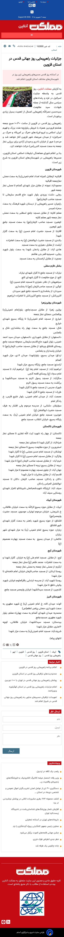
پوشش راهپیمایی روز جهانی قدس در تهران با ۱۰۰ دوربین (31, 680)
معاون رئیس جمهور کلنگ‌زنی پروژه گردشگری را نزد (36, 826)
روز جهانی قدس (34, 655)
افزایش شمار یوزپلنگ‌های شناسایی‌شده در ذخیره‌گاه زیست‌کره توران (35, 811)
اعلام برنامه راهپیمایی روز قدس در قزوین (38, 667)
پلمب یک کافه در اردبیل (48, 771)
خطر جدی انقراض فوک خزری (46, 839)
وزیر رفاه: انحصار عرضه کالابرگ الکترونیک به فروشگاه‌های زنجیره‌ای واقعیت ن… (32, 779)
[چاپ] (5, 48)
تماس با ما (31, 2)
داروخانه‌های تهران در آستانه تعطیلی (42, 819)
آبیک (53, 652)
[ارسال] (9, 48)
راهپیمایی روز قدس (52, 655)
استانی (54, 50)
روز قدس (30, 652)
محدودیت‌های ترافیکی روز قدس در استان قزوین (34, 673)
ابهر (13, 652)
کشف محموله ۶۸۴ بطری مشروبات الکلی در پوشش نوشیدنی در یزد (31, 800)
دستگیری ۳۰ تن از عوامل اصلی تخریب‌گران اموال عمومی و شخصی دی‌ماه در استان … (32, 790)
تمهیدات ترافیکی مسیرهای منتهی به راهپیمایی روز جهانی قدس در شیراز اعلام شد (30, 699)
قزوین (21, 652)
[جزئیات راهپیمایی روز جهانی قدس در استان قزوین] (17, 97)
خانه (59, 46)
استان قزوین (43, 652)
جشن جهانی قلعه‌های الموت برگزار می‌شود (39, 832)
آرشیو (20, 2)
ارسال (11, 751)
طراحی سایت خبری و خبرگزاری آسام (30, 932)
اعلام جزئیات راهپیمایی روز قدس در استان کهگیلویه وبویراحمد (33, 688)
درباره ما (44, 2)
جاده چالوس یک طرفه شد (47, 845)
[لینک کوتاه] (14, 48)
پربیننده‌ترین (54, 763)
